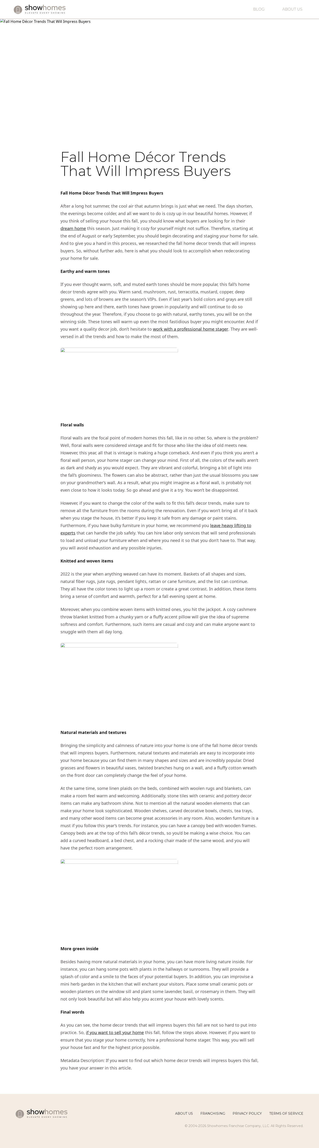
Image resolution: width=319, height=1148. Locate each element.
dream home (73, 228)
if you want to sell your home (115, 1032)
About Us (292, 9)
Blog (259, 9)
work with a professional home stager (190, 329)
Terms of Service (286, 1113)
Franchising (212, 1113)
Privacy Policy (247, 1113)
